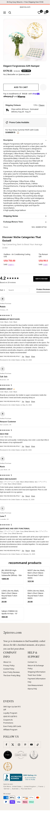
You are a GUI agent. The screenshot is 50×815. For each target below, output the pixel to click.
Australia (15, 789)
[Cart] (45, 12)
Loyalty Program (10, 713)
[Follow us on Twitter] (13, 744)
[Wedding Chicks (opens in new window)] (7, 754)
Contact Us (32, 662)
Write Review (41, 279)
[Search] (10, 12)
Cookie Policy (8, 669)
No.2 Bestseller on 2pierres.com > (17, 74)
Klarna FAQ (32, 688)
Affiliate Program (10, 729)
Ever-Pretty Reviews (11, 672)
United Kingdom (30, 786)
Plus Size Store (26, 789)
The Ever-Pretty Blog (11, 675)
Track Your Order (34, 675)
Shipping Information (36, 672)
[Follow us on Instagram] (19, 744)
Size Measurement (35, 685)
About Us (7, 662)
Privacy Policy (9, 665)
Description (8, 140)
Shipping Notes (10, 216)
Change (41, 105)
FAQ (29, 682)
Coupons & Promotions (8, 721)
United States (16, 786)
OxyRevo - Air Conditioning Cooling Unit (17, 255)
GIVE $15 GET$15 (10, 716)
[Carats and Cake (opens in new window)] (21, 754)
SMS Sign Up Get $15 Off (11, 708)
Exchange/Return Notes (13, 221)
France (40, 786)
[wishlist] (39, 12)
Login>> (11, 264)
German (7, 789)
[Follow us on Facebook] (6, 744)
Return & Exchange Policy (36, 667)
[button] (43, 87)
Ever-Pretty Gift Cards (12, 726)
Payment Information (37, 678)
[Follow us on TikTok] (37, 744)
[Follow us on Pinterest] (25, 744)
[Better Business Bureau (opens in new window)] (20, 777)
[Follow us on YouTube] (31, 744)
